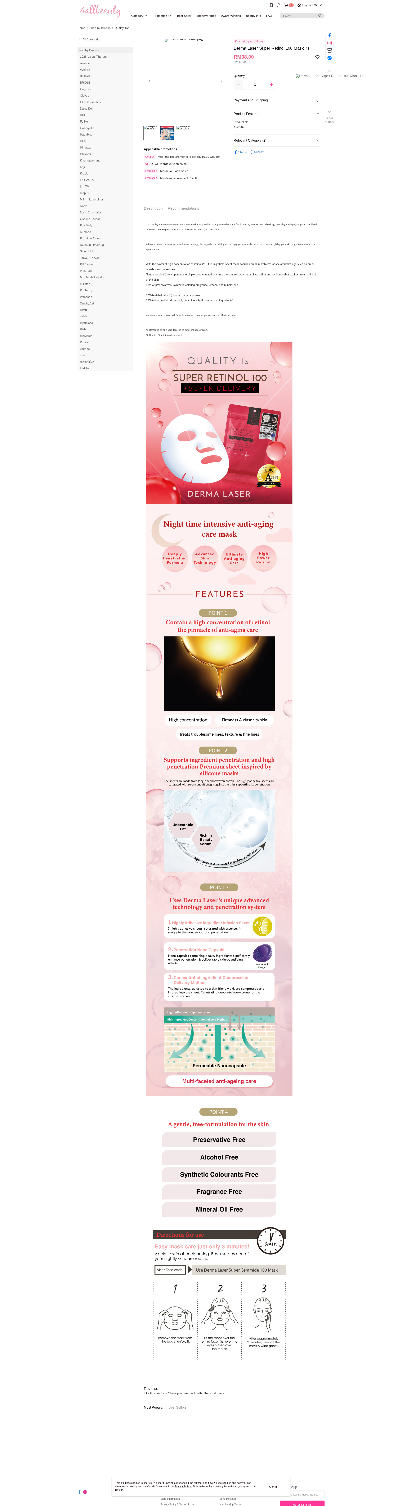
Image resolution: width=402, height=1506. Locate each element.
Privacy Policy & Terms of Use (177, 1504)
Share (242, 152)
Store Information (170, 1498)
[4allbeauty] (100, 11)
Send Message (228, 1498)
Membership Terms (230, 1504)
